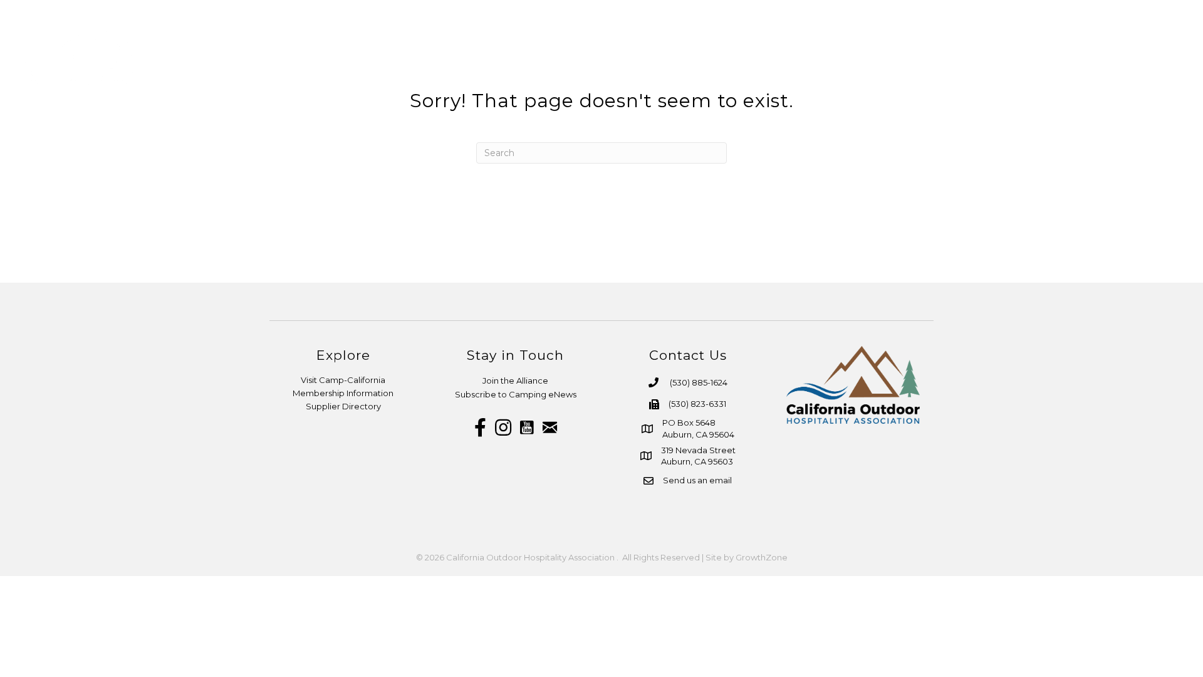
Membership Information (343, 393)
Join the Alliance (515, 380)
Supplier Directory (343, 406)
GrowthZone (762, 557)
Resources (937, 53)
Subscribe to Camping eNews (515, 394)
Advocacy (1078, 53)
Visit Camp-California (343, 380)
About (770, 53)
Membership (847, 53)
